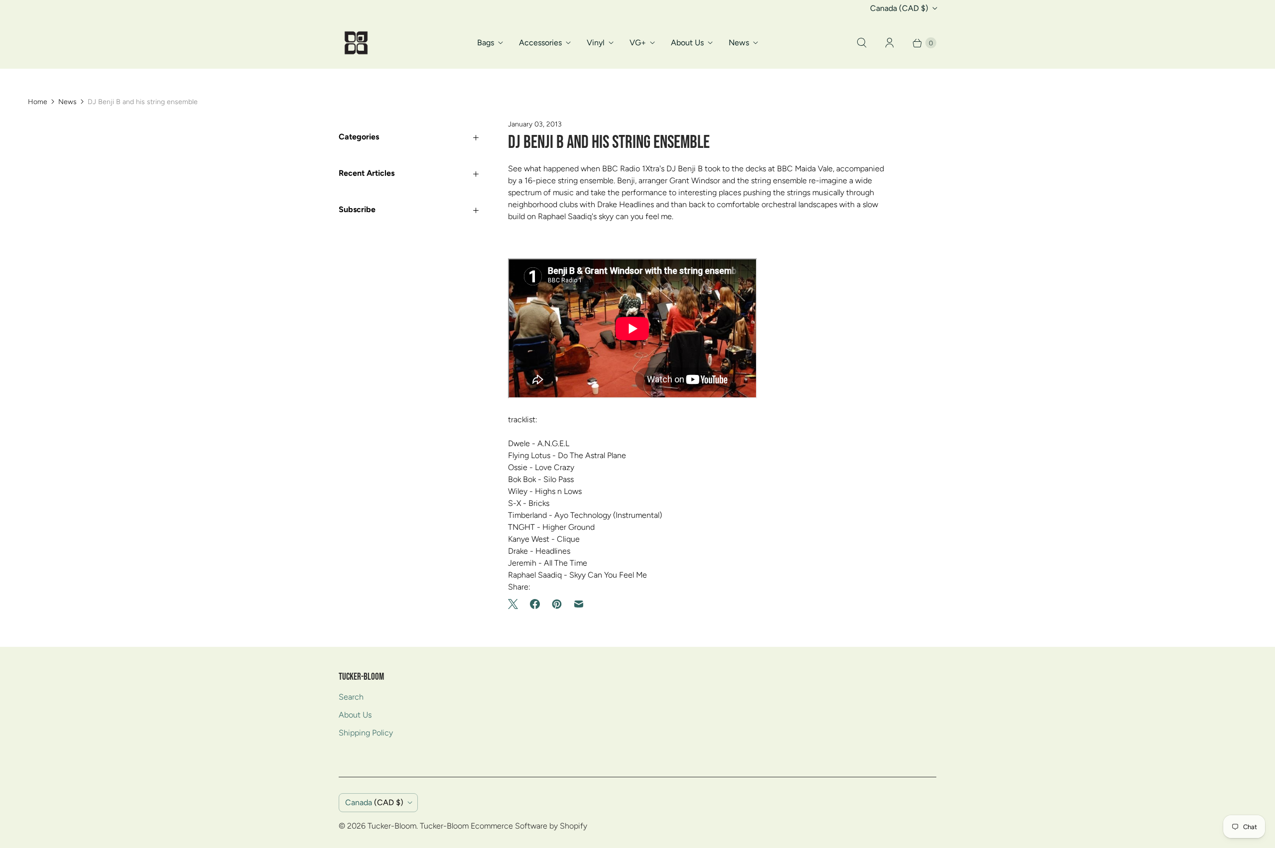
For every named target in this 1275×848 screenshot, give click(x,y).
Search (351, 697)
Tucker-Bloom (392, 826)
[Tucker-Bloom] (356, 42)
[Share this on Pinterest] (557, 604)
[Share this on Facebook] (535, 604)
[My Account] (889, 43)
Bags (485, 42)
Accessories (540, 42)
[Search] (862, 43)
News (739, 42)
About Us (687, 42)
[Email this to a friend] (579, 604)
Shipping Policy (366, 732)
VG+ (638, 42)
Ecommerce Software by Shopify (529, 826)
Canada (899, 8)
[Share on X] (516, 604)
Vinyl (596, 42)
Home (37, 102)
